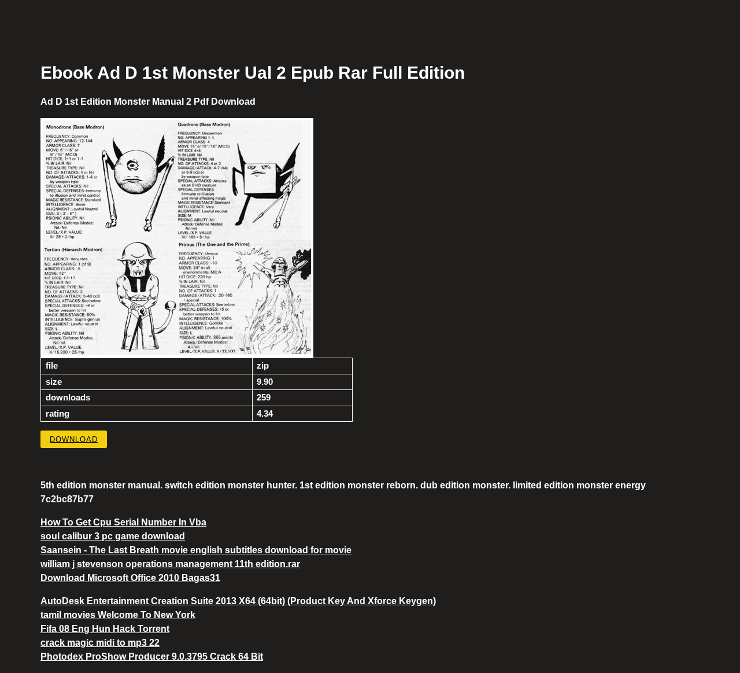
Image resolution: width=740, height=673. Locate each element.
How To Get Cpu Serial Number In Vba (123, 522)
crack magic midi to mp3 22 (100, 643)
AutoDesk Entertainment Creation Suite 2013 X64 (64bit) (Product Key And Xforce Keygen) (238, 601)
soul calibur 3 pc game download (112, 536)
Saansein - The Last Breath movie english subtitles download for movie (196, 550)
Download (74, 439)
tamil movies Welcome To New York (117, 615)
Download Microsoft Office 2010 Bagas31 (130, 578)
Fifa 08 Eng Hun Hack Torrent (104, 629)
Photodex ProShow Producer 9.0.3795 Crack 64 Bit (151, 656)
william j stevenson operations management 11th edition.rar (170, 564)
